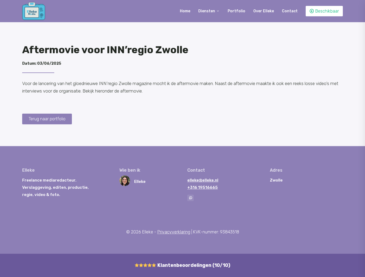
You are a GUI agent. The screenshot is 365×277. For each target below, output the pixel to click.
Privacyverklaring (173, 231)
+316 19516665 (202, 187)
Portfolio (236, 11)
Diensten (209, 11)
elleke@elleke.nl (202, 180)
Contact (290, 11)
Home (185, 11)
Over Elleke (263, 11)
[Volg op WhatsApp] (190, 198)
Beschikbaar (324, 11)
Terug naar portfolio (47, 118)
